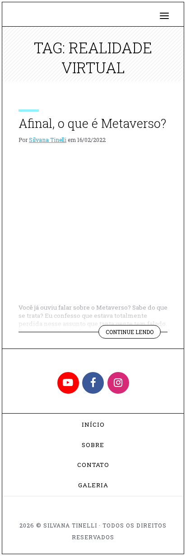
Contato (93, 465)
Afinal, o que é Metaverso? (92, 123)
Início (93, 424)
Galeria (93, 485)
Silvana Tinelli (47, 139)
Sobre (93, 445)
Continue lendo (133, 333)
